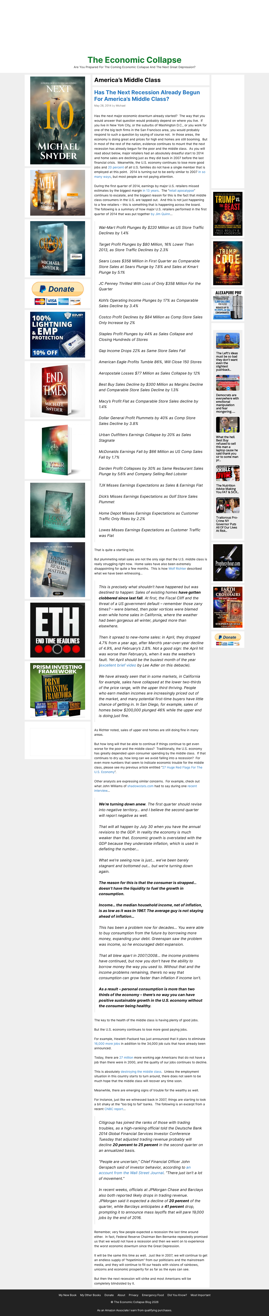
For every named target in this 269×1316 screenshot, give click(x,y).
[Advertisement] (134, 29)
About (121, 1295)
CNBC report (113, 1109)
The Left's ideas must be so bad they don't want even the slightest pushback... (227, 361)
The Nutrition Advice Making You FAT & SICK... (227, 489)
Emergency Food (153, 1295)
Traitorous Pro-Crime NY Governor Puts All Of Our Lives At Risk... (227, 524)
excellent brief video (118, 665)
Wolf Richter (177, 568)
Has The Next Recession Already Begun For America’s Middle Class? (147, 95)
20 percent (116, 167)
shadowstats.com (140, 786)
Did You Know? (177, 1295)
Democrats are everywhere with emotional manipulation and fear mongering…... (227, 403)
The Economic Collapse (134, 60)
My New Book (67, 1295)
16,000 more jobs (107, 1043)
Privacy (133, 1295)
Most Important (200, 1295)
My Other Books (90, 1295)
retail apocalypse (181, 190)
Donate (109, 1295)
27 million (126, 1057)
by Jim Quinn (160, 214)
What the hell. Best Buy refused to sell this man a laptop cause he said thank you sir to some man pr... (227, 448)
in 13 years (151, 190)
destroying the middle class (141, 1071)
